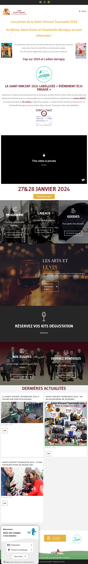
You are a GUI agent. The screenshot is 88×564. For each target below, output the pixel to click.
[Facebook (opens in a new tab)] (40, 2)
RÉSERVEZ (44, 333)
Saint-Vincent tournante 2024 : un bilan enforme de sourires (64, 397)
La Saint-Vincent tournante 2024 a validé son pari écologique (20, 397)
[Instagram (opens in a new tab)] (45, 2)
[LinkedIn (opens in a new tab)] (48, 2)
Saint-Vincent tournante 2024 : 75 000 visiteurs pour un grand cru (22, 463)
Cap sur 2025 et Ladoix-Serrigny (44, 59)
